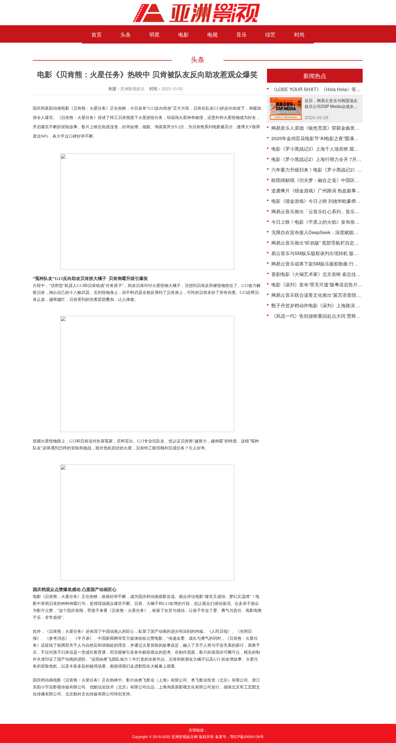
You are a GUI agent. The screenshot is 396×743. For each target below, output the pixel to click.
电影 (183, 34)
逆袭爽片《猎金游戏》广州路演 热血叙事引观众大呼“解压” (331, 190)
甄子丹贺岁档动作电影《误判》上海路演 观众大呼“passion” (332, 305)
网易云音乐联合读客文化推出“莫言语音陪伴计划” (321, 295)
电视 (212, 34)
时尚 (299, 34)
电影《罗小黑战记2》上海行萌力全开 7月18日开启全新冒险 (332, 159)
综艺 (270, 34)
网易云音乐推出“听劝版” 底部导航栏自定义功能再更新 (326, 242)
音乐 (241, 34)
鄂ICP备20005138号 (247, 736)
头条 (125, 34)
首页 (96, 34)
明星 (154, 34)
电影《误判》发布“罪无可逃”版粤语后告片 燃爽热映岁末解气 (333, 284)
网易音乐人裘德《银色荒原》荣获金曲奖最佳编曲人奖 (327, 127)
